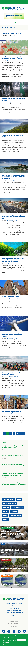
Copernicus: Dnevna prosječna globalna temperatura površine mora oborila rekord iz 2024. (14, 484)
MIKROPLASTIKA (16, 515)
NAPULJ (5, 511)
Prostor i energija (10, 300)
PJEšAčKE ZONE (18, 507)
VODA (14, 605)
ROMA (19, 499)
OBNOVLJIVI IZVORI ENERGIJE (14, 613)
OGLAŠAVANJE (14, 621)
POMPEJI (14, 511)
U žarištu (9, 138)
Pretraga (12, 27)
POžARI (5, 519)
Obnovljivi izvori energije (12, 102)
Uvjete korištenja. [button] (6, 644)
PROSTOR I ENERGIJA (14, 608)
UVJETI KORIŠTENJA (14, 624)
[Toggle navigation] (25, 2)
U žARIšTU (14, 615)
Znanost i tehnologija (11, 180)
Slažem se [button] (21, 640)
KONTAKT (14, 626)
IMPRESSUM (14, 619)
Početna (6, 27)
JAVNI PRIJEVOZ (8, 499)
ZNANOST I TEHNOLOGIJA (14, 610)
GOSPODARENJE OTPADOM (14, 603)
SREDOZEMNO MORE (9, 503)
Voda (8, 60)
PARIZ (5, 515)
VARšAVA (6, 507)
